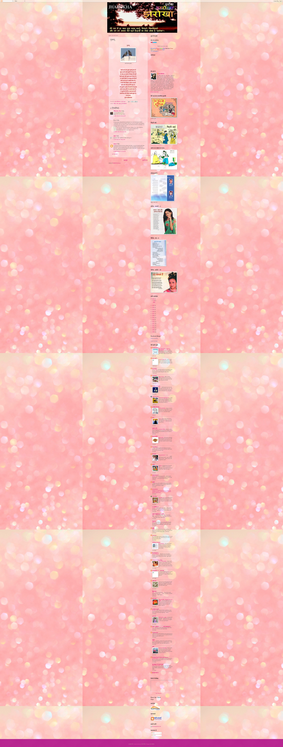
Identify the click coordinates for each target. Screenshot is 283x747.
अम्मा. (153, 515)
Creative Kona (155, 347)
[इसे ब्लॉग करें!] (132, 101)
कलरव (153, 639)
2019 (153, 309)
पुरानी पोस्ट (145, 160)
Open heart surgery (163, 561)
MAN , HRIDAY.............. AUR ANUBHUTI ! (161, 626)
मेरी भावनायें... (154, 368)
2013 (153, 321)
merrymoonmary (137, 744)
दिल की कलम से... (155, 552)
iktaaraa (154, 521)
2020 (153, 307)
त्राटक (160, 418)
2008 (153, 331)
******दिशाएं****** (155, 506)
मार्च (154, 300)
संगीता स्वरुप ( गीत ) (117, 111)
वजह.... (153, 592)
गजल (117, 103)
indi (163, 49)
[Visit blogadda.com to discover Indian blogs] (154, 42)
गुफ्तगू (120, 103)
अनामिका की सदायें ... (156, 407)
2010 (153, 327)
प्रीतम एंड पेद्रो (154, 369)
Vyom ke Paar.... (156, 396)
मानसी (153, 464)
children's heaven (156, 542)
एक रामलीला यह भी (162, 497)
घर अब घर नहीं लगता (162, 408)
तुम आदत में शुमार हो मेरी (162, 359)
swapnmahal (155, 632)
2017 (153, 313)
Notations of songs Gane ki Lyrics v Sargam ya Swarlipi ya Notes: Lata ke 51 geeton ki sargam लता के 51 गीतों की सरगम (161, 491)
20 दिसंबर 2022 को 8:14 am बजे (120, 131)
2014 (153, 319)
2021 (153, 305)
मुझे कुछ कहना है (155, 672)
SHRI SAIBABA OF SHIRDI (158, 514)
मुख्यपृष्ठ (125, 160)
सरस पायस (154, 598)
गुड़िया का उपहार (161, 376)
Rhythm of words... (156, 386)
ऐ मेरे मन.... (154, 507)
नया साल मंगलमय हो (155, 658)
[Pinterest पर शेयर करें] (137, 101)
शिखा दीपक (154, 591)
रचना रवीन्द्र (154, 496)
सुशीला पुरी (154, 580)
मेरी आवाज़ (154, 454)
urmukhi (168, 48)
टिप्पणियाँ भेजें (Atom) (116, 163)
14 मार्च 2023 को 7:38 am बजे (119, 139)
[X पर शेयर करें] (134, 101)
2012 (153, 323)
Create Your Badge (154, 341)
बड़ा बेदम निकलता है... (155, 554)
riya (164, 48)
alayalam (159, 49)
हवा (153, 536)
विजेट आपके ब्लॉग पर (158, 693)
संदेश (153, 733)
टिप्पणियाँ (154, 735)
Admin (115, 143)
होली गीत (160, 465)
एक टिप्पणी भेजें (114, 154)
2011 (153, 325)
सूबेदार (115, 136)
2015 (153, 317)
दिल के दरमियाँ (154, 436)
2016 (153, 315)
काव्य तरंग (154, 616)
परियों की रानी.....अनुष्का (163, 617)
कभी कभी (154, 476)
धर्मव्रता (153, 640)
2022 (153, 298)
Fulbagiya (154, 375)
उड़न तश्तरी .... (155, 358)
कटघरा (153, 522)
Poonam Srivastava (154, 338)
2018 (153, 311)
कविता (115, 103)
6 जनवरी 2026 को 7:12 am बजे (119, 151)
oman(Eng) (153, 48)
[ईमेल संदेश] (129, 101)
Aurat (153, 529)
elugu (171, 48)
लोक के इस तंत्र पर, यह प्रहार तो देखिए (158, 429)
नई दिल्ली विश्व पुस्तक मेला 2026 (164, 397)
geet (153, 417)
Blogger (147, 744)
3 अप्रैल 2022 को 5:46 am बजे (119, 116)
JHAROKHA (120, 7)
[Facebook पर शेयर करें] (135, 101)
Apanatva (154, 535)
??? (153, 627)
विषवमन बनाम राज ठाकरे (156, 665)
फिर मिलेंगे (154, 610)
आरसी (153, 482)
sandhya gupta (155, 609)
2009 (153, 329)
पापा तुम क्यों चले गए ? (162, 455)
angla (161, 48)
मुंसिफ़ (153, 528)
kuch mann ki (155, 475)
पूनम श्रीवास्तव (123, 103)
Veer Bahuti (154, 446)
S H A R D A (155, 489)
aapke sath (154, 428)
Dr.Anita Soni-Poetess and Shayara (160, 657)
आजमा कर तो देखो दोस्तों (163, 647)
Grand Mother (161, 543)
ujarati (158, 48)
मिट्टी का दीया (161, 437)
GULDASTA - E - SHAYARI (158, 570)
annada (155, 49)
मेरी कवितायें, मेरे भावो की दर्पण (157, 664)
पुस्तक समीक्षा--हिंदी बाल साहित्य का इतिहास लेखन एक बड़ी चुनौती (164, 349)
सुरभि (153, 646)
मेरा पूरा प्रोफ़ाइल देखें (154, 92)
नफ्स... (160, 387)
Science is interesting (157, 560)
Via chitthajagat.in (154, 51)
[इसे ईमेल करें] (131, 101)
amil (152, 49)
